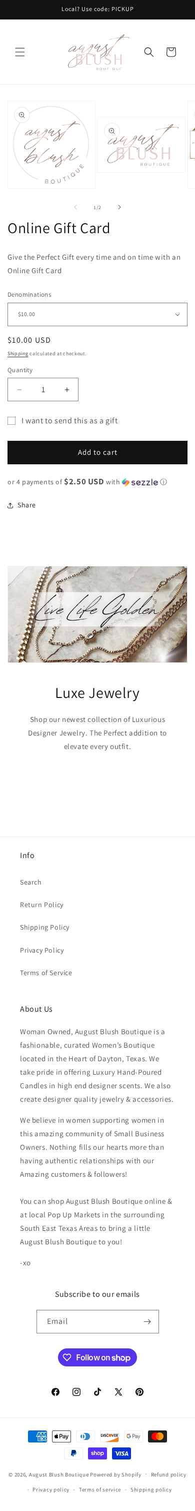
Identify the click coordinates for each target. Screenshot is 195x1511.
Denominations (29, 294)
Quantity (20, 370)
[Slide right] (119, 207)
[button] (20, 52)
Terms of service (100, 1489)
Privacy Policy (42, 950)
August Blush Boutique (59, 1473)
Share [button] (27, 504)
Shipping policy (151, 1489)
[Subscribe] (147, 1321)
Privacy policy (51, 1489)
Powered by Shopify (116, 1473)
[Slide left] (75, 207)
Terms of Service (46, 972)
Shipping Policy (45, 927)
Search (31, 882)
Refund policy (168, 1474)
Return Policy (42, 904)
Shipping (18, 353)
